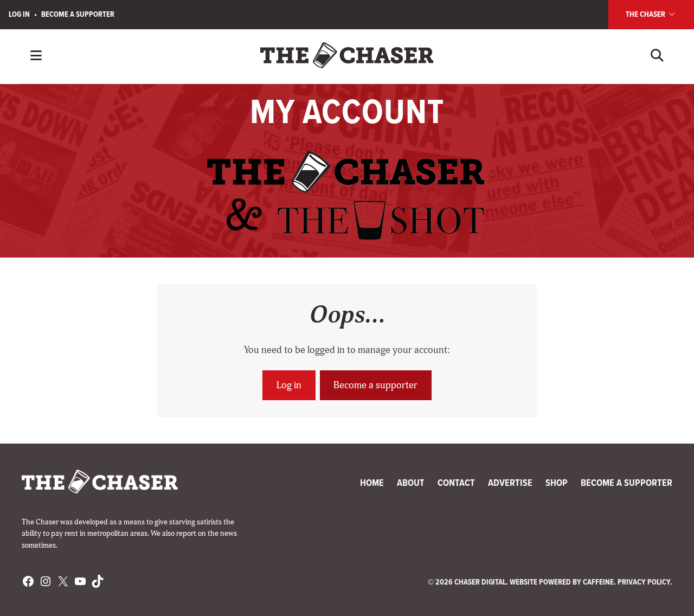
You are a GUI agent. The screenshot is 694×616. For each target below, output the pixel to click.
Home (372, 483)
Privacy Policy (644, 582)
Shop (556, 483)
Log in (289, 385)
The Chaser (646, 14)
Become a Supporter (77, 14)
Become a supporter (375, 385)
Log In (19, 14)
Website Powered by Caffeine (562, 582)
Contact (456, 483)
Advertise (510, 483)
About (411, 483)
